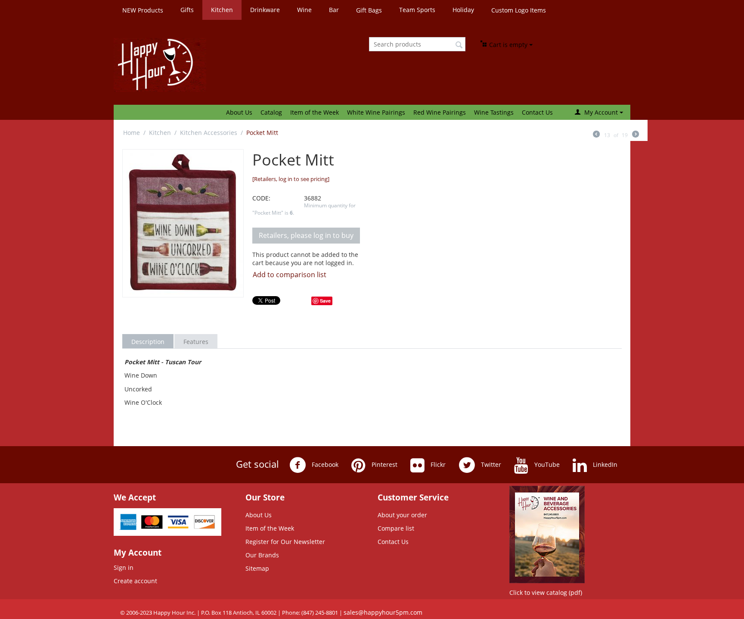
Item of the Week (314, 112)
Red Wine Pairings (439, 112)
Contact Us (537, 112)
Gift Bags (369, 10)
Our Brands (262, 555)
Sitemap (257, 568)
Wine (304, 10)
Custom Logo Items (518, 10)
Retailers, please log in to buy (306, 235)
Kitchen (222, 10)
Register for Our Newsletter (285, 542)
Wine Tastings (494, 112)
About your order (402, 515)
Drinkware (265, 10)
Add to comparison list (289, 274)
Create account (135, 581)
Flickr (437, 464)
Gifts (187, 10)
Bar (334, 10)
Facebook (324, 464)
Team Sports (417, 10)
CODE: (261, 198)
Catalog (271, 112)
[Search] (459, 44)
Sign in (123, 567)
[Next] (635, 135)
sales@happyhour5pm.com (383, 612)
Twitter (490, 464)
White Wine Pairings (376, 112)
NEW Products (142, 10)
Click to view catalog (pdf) (545, 592)
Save (325, 300)
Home (131, 132)
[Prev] (596, 135)
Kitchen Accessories (208, 132)
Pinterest (383, 464)
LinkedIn (604, 464)
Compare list (396, 528)
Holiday (463, 10)
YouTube (546, 464)
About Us (239, 112)
